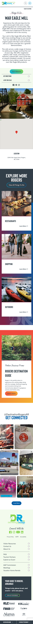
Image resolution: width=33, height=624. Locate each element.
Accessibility (23, 536)
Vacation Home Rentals (11, 570)
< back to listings (27, 9)
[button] (29, 103)
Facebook (13, 85)
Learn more (11, 393)
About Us (6, 549)
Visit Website (16, 71)
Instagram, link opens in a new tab (14, 531)
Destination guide (7, 622)
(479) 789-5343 (7, 80)
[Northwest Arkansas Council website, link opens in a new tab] (9, 609)
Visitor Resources (9, 544)
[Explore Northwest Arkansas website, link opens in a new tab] (24, 609)
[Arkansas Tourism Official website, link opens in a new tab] (9, 614)
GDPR (16, 536)
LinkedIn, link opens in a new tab (22, 531)
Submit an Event (9, 560)
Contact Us (7, 546)
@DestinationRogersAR (16, 414)
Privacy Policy (10, 536)
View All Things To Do (16, 185)
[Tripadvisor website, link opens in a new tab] (24, 614)
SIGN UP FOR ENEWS (12, 595)
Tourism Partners (9, 557)
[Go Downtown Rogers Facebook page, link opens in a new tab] (24, 603)
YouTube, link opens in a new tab (18, 531)
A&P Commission (9, 565)
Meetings (6, 568)
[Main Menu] (29, 3)
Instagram (19, 85)
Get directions (7, 76)
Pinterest (16, 85)
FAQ (5, 554)
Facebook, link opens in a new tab (10, 531)
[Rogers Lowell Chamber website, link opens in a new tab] (9, 603)
